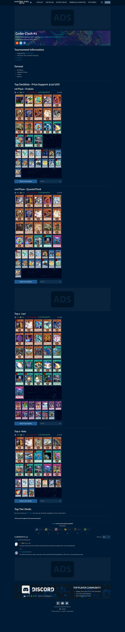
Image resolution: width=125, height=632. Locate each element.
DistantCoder (29, 53)
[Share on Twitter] (21, 43)
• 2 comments (62, 37)
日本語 (64, 609)
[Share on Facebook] (24, 43)
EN (60, 609)
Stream (19, 60)
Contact (63, 611)
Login (53, 523)
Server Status (70, 611)
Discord (19, 57)
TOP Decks (29, 513)
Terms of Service (56, 611)
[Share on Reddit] (17, 43)
